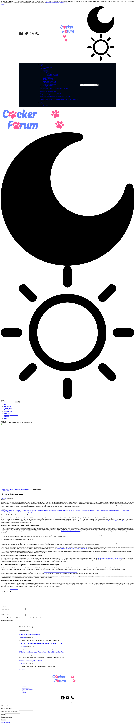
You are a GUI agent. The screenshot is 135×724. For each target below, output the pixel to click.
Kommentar (4, 606)
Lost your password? (6, 722)
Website (3, 614)
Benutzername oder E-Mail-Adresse (9, 711)
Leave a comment (14, 589)
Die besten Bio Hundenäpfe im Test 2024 (61, 510)
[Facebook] (21, 34)
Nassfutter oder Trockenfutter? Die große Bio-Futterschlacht (36, 510)
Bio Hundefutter (5, 490)
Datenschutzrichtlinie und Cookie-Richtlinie (57, 2)
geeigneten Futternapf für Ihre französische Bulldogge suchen (72, 548)
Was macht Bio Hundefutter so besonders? (11, 510)
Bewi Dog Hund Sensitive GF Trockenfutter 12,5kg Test (54, 88)
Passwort (3, 714)
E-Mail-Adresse (5, 612)
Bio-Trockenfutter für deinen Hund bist (70, 531)
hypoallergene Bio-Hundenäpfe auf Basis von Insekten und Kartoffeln (60, 572)
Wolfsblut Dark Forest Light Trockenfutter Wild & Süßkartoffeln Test (41, 652)
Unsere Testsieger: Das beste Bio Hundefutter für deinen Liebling (88, 510)
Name (3, 609)
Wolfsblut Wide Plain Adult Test (48, 91)
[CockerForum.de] (43, 130)
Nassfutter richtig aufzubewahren (116, 520)
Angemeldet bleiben (7, 717)
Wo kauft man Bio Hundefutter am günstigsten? (22, 512)
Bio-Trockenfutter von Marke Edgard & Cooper (110, 558)
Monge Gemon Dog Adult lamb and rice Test (51, 94)
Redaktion (3, 498)
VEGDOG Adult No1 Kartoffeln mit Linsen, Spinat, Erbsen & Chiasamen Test (59, 99)
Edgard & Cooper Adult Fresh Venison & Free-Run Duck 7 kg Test (40, 643)
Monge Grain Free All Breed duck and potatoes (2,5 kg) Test (55, 96)
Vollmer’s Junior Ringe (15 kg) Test (30, 661)
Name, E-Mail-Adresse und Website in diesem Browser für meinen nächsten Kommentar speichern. (27, 617)
